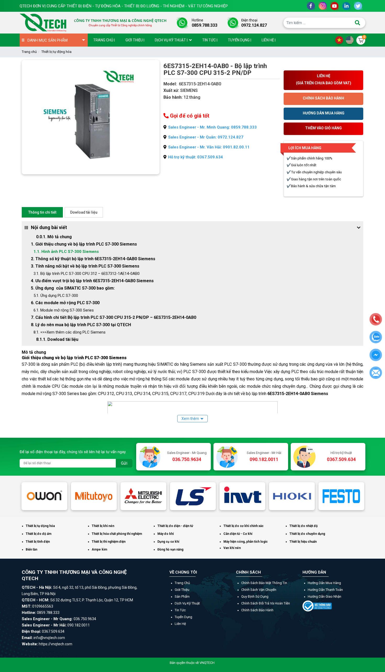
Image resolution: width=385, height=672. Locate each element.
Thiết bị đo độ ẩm (38, 534)
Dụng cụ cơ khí (168, 541)
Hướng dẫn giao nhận (324, 596)
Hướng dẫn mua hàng (324, 583)
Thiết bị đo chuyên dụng (307, 534)
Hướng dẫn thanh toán (325, 590)
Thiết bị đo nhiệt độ (303, 526)
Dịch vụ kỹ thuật (187, 603)
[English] (351, 39)
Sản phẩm (182, 596)
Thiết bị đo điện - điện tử (175, 526)
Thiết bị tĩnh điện (38, 541)
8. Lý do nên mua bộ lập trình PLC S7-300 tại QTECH (81, 324)
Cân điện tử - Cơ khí (237, 534)
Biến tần (31, 549)
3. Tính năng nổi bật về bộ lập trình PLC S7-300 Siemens (85, 266)
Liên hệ (180, 624)
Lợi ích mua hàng (304, 148)
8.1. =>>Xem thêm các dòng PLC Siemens (70, 332)
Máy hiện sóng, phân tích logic (245, 541)
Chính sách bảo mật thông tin (264, 583)
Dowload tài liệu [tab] (83, 212)
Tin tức (180, 610)
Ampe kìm (99, 549)
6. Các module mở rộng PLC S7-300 (65, 302)
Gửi (124, 463)
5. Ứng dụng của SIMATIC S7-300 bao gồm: (73, 288)
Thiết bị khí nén (103, 526)
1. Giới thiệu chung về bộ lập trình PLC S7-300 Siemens (84, 244)
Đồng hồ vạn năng (170, 549)
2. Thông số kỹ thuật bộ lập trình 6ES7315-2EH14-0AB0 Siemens (93, 258)
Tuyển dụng (183, 617)
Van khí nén (232, 548)
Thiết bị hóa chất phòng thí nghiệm (117, 534)
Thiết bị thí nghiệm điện (108, 541)
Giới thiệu (182, 590)
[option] (44, 496)
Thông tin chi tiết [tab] (42, 212)
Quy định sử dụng (254, 596)
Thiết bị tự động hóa (56, 52)
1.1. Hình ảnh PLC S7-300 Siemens (66, 251)
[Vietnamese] (340, 39)
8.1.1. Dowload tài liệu (57, 339)
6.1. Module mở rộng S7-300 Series (64, 310)
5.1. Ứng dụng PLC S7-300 (56, 295)
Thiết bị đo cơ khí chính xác (243, 526)
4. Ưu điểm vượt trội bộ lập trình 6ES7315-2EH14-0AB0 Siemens (92, 280)
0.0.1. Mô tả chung (54, 236)
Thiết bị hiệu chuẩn (303, 541)
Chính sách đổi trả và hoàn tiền (265, 603)
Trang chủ (29, 52)
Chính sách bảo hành (257, 610)
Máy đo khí (165, 534)
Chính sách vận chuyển (258, 590)
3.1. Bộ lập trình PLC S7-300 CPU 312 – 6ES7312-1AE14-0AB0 (87, 273)
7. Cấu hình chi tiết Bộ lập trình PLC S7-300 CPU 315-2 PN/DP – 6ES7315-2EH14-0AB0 (113, 317)
